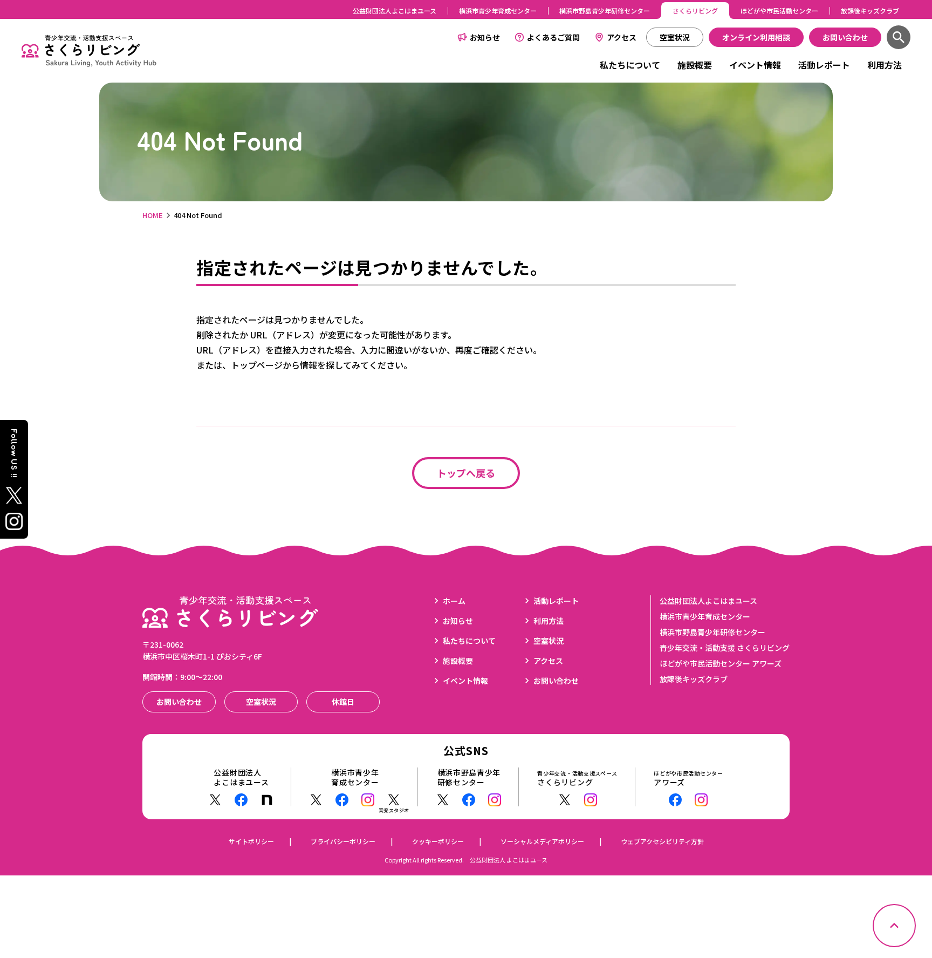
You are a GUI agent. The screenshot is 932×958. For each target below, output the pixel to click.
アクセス (621, 37)
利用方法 (884, 64)
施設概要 (694, 64)
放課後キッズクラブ (870, 10)
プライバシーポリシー (343, 841)
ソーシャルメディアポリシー (542, 841)
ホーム (454, 600)
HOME (152, 215)
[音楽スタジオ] (393, 799)
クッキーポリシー (438, 841)
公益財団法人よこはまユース (394, 10)
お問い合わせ (556, 680)
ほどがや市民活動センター (779, 10)
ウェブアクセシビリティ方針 (662, 841)
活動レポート (824, 64)
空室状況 (548, 640)
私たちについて (630, 64)
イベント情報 (755, 64)
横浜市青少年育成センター (498, 10)
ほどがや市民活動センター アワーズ (721, 663)
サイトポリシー (251, 841)
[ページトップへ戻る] (894, 925)
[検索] (898, 37)
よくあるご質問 (553, 37)
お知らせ (485, 37)
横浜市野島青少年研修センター (604, 10)
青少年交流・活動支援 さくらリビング (725, 647)
